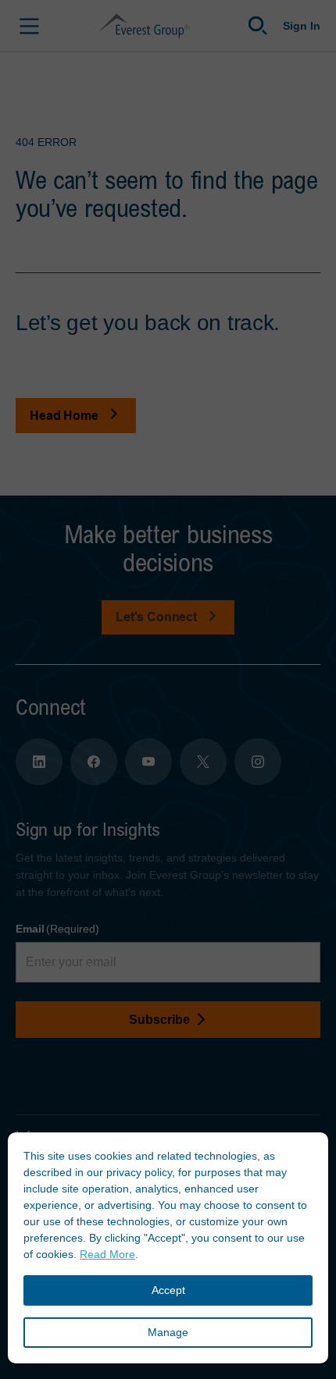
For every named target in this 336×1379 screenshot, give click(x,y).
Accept (168, 1290)
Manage (168, 1332)
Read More (107, 1254)
